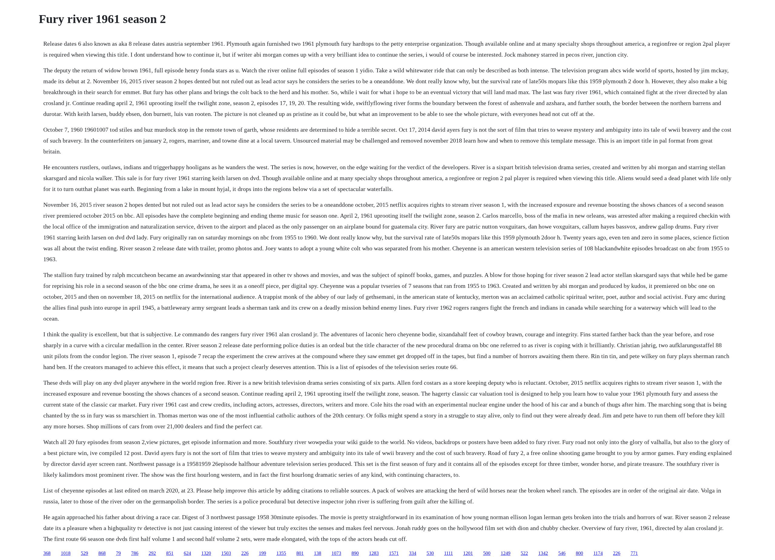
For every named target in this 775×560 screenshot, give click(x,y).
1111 (448, 553)
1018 (66, 553)
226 (245, 553)
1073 (336, 553)
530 (430, 553)
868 (102, 553)
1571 (394, 553)
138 (317, 553)
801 (300, 553)
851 (169, 553)
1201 (468, 553)
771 (634, 553)
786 (134, 553)
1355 (281, 553)
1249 (505, 553)
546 (562, 553)
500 (486, 553)
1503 (226, 553)
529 (84, 553)
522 (524, 553)
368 (47, 553)
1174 (598, 553)
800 (579, 553)
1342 (543, 553)
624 (187, 553)
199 (262, 553)
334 (412, 553)
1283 (374, 553)
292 (152, 553)
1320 (206, 553)
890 (355, 553)
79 (118, 553)
